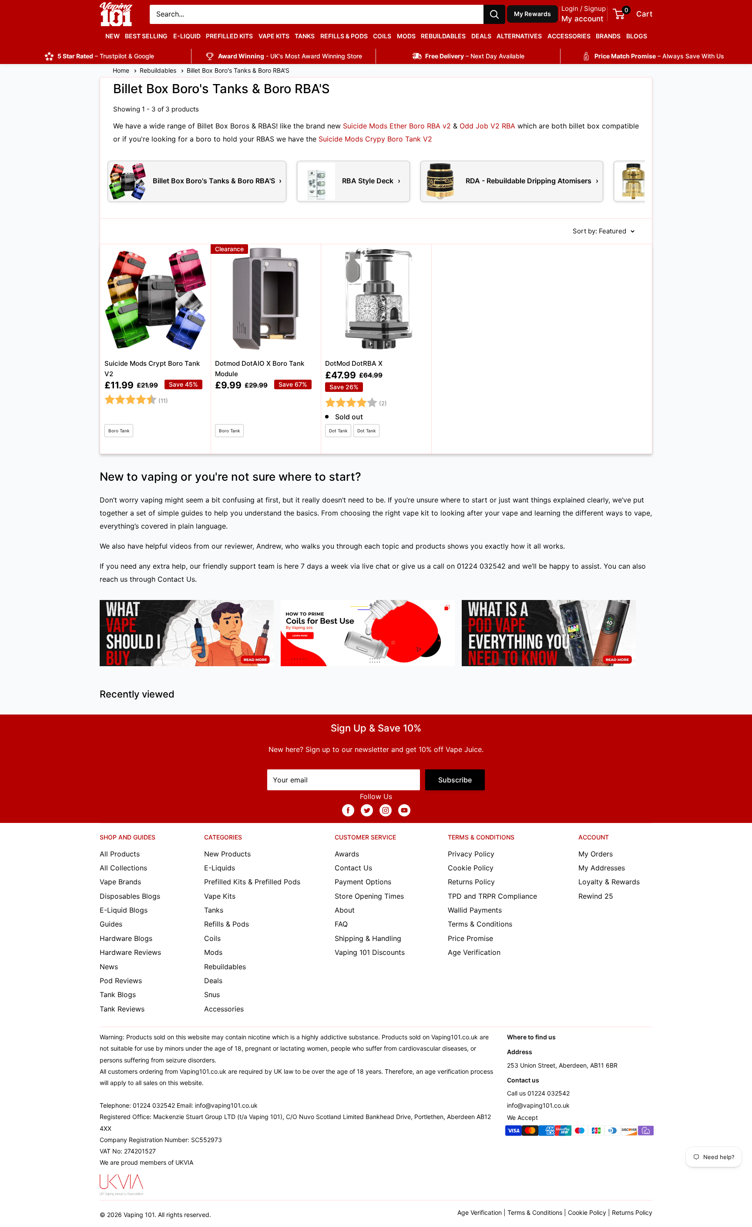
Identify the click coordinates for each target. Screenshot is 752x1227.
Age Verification (474, 952)
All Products (120, 853)
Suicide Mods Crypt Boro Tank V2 (152, 368)
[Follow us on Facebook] (348, 809)
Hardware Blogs (126, 938)
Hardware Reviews (130, 952)
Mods (406, 36)
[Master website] (530, 1132)
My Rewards (532, 13)
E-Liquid (187, 36)
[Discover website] (629, 1132)
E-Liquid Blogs (124, 910)
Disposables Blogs (130, 896)
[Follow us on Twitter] (367, 809)
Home (122, 70)
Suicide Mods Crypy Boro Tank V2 (375, 139)
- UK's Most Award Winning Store (290, 56)
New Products (227, 853)
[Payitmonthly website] (646, 1132)
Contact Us (176, 579)
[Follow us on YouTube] (404, 809)
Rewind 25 (595, 896)
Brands (608, 36)
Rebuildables (443, 36)
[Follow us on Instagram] (385, 809)
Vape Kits (273, 36)
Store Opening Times (369, 896)
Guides (111, 924)
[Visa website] (513, 1132)
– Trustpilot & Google (105, 56)
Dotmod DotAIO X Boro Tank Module (259, 368)
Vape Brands (120, 881)
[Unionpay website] (563, 1132)
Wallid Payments (475, 910)
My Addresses (601, 867)
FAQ (341, 924)
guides (192, 513)
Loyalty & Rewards (609, 881)
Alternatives (519, 36)
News (109, 966)
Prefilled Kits (229, 36)
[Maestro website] (579, 1132)
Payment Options (363, 881)
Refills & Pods (344, 36)
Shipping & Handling (368, 938)
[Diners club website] (612, 1132)
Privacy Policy (471, 853)
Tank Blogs (118, 994)
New (112, 36)
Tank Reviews (122, 1009)
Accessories (569, 36)
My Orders (595, 853)
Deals (481, 36)
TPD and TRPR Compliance (492, 896)
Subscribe (455, 779)
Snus (212, 994)
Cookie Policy (471, 867)
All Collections (123, 867)
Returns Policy (471, 881)
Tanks (305, 36)
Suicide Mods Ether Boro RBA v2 (397, 125)
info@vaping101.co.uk (538, 1105)
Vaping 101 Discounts (370, 952)
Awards (347, 853)
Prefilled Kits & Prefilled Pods (252, 881)
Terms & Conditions (480, 924)
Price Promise (470, 938)
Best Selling (146, 36)
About (345, 910)
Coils (382, 36)
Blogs (636, 36)
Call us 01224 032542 (538, 1093)
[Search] (494, 14)
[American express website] (546, 1132)
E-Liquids (219, 867)
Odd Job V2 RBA (487, 125)
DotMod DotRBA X (354, 363)
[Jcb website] (596, 1132)
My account (582, 18)
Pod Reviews (121, 980)
